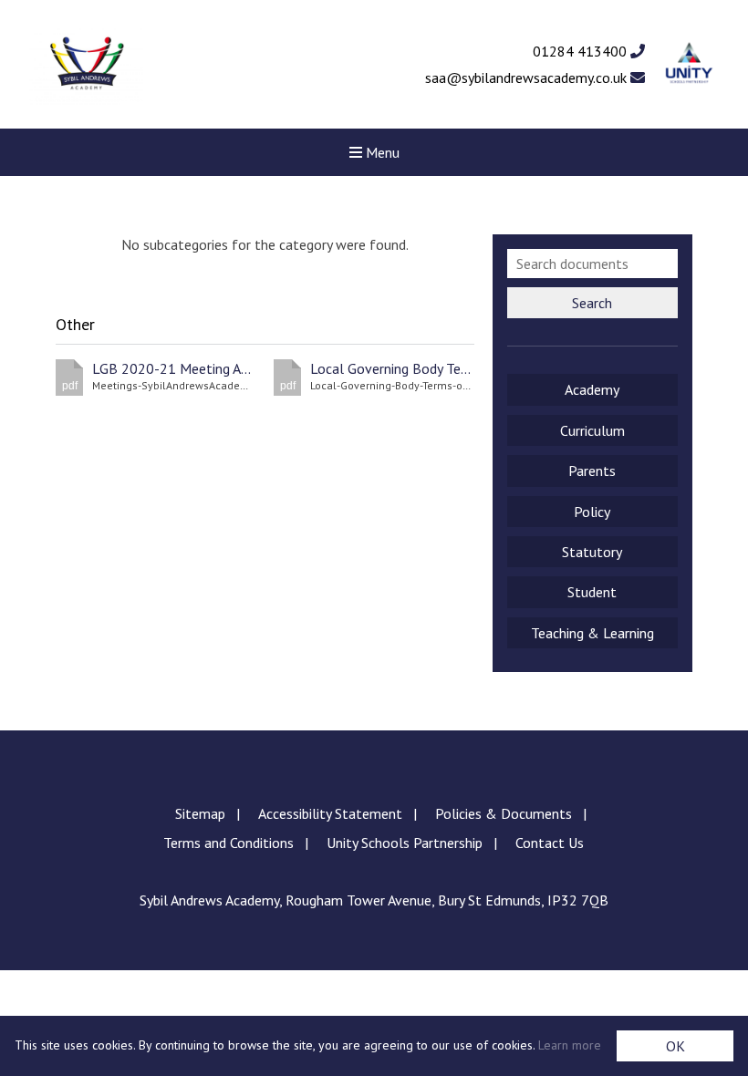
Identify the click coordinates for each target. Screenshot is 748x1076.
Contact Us (549, 842)
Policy (592, 511)
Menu (381, 152)
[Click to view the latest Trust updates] (689, 64)
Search (592, 303)
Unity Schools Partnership (405, 842)
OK (675, 1046)
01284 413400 (581, 51)
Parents (592, 470)
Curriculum (592, 430)
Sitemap (200, 813)
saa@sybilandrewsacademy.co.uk (527, 77)
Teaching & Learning (592, 633)
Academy (592, 389)
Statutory (592, 552)
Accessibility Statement (330, 813)
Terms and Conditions (228, 842)
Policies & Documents (503, 813)
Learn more (569, 1045)
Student (592, 592)
